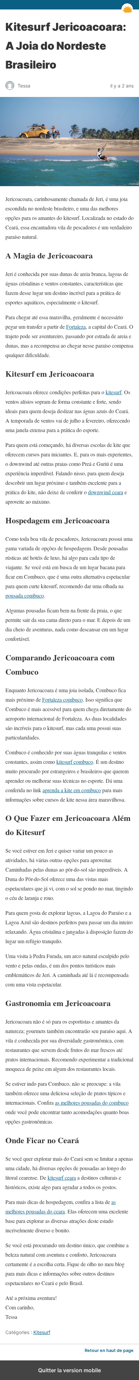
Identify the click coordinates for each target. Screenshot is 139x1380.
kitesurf (113, 392)
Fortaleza (76, 326)
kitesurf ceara (62, 1177)
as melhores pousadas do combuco (92, 1102)
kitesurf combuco (74, 761)
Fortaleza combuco (62, 699)
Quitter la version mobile (69, 1370)
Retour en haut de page (109, 1350)
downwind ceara (105, 492)
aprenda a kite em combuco (72, 790)
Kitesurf (41, 1332)
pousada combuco (24, 595)
